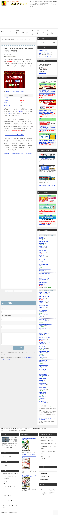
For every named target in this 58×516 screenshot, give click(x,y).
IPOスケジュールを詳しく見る (45, 56)
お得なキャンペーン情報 (46, 437)
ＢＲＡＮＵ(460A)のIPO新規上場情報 (14, 91)
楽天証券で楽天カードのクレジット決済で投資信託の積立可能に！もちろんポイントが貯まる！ (47, 112)
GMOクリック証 (42, 348)
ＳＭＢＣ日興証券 (47, 195)
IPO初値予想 (17, 32)
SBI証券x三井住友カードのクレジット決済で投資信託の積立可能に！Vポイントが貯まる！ (47, 142)
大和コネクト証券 (43, 320)
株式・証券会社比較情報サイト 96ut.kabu (10, 482)
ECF (43, 32)
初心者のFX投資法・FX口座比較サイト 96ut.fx (10, 487)
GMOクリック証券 (47, 215)
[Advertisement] (29, 18)
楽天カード (49, 99)
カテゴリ (10, 32)
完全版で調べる (42, 73)
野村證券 (41, 261)
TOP (12, 428)
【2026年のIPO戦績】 (43, 50)
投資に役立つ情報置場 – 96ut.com (10, 473)
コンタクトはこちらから (46, 461)
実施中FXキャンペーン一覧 (47, 440)
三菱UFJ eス (41, 247)
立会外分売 (38, 32)
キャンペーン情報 (52, 32)
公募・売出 (28, 32)
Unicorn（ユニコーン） (44, 174)
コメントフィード (45, 476)
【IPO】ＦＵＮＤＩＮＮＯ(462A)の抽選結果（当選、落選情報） (27, 297)
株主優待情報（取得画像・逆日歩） (48, 452)
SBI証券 (6, 100)
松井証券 (47, 204)
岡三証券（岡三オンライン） (11, 105)
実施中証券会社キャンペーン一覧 (48, 443)
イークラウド (42, 164)
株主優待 (32, 32)
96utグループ (2, 32)
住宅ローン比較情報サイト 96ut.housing (9, 496)
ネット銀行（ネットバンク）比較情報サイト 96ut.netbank (10, 506)
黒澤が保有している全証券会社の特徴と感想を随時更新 (18, 153)
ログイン (43, 469)
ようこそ (47, 32)
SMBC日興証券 (42, 256)
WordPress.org (44, 479)
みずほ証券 (6, 97)
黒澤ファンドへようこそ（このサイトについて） (48, 457)
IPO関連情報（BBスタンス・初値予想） (48, 447)
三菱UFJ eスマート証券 (44, 118)
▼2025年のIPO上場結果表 (44, 53)
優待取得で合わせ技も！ (44, 224)
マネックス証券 (43, 84)
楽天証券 (6, 102)
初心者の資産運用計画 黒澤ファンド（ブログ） (10, 477)
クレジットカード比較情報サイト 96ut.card (10, 501)
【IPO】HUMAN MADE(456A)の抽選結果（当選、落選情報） (10, 297)
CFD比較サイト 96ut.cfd (8, 492)
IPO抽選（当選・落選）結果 (9, 56)
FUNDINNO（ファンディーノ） (46, 158)
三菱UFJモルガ (42, 252)
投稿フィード (44, 473)
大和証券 (41, 334)
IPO (23, 32)
